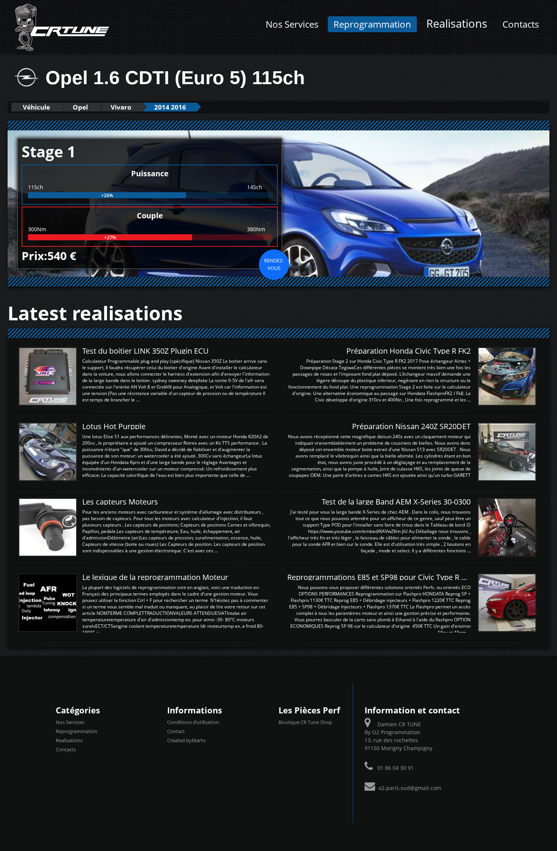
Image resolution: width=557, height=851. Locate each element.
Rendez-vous (274, 264)
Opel (80, 107)
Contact (176, 731)
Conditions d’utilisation (193, 722)
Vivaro (121, 107)
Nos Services (292, 24)
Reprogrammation (372, 24)
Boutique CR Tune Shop (305, 722)
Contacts (520, 24)
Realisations (456, 23)
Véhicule (36, 107)
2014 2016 (170, 107)
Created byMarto (186, 740)
